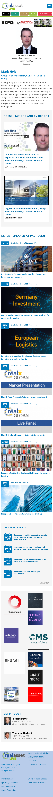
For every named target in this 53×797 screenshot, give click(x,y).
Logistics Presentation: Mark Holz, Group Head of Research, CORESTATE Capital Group (25, 211)
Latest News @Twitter (37, 782)
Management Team (36, 757)
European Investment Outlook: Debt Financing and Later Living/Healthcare (31, 548)
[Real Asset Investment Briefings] (12, 6)
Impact (15, 14)
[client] (14, 604)
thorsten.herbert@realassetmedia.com (30, 738)
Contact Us (32, 760)
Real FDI (24, 14)
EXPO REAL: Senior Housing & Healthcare (27, 572)
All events (44, 583)
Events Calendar (7, 779)
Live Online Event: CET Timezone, (23, 284)
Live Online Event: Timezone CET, (23, 243)
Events (33, 14)
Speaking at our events (10, 782)
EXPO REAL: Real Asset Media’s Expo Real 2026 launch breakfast (30, 560)
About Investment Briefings (39, 753)
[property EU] (13, 756)
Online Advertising (8, 790)
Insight (6, 14)
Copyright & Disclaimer (37, 764)
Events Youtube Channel (37, 779)
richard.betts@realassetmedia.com (29, 724)
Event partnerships (8, 786)
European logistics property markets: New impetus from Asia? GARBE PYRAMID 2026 (30, 537)
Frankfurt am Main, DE (19, 483)
